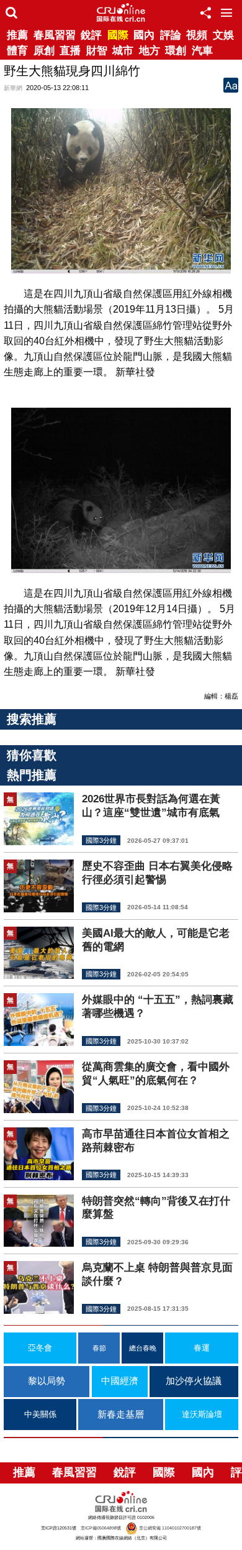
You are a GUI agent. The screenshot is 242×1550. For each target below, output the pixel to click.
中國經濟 (119, 1380)
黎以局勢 (46, 1380)
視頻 (196, 35)
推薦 (17, 35)
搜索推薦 (31, 719)
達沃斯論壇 (202, 1414)
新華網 (13, 88)
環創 (175, 51)
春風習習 (55, 35)
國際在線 (121, 12)
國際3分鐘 (101, 840)
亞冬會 (40, 1348)
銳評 (91, 35)
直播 (70, 51)
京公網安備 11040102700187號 (169, 1528)
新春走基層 (120, 1414)
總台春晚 (142, 1348)
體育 (17, 51)
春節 (99, 1348)
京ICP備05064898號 (101, 1528)
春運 (202, 1348)
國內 (144, 35)
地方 (149, 51)
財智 (96, 51)
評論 (170, 35)
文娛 (223, 35)
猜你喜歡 (31, 755)
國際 (117, 35)
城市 (122, 51)
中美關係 (40, 1414)
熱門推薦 (31, 775)
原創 (44, 51)
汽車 (202, 51)
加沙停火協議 (194, 1380)
